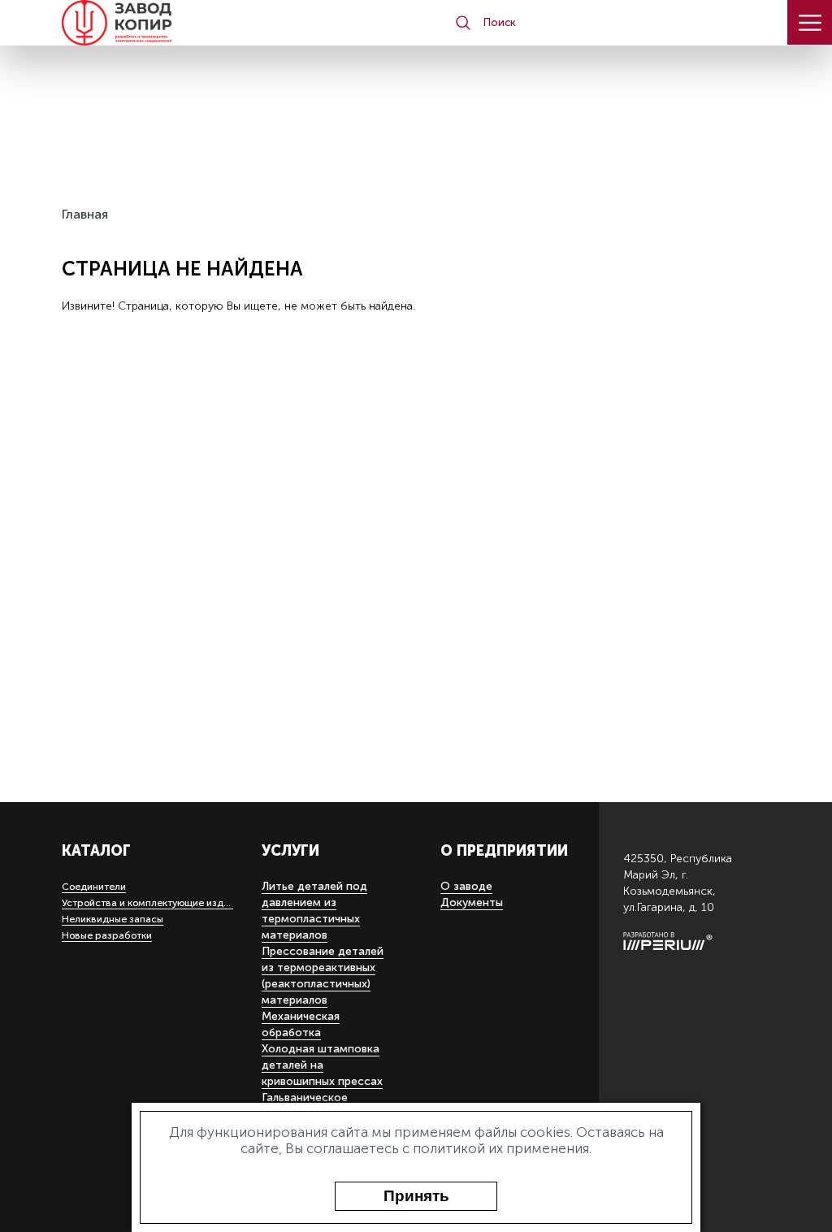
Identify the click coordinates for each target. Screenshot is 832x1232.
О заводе (466, 886)
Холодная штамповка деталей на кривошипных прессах (322, 1065)
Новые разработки (107, 935)
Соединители (94, 886)
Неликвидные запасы (112, 919)
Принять (416, 1195)
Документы (471, 902)
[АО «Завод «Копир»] (128, 23)
